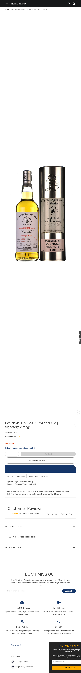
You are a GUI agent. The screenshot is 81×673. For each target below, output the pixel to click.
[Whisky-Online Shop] (18, 3)
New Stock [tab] (44, 476)
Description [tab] (10, 476)
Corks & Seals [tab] (21, 476)
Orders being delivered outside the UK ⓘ (20, 448)
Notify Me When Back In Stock (40, 460)
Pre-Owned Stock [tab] (33, 476)
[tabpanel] (40, 487)
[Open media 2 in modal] (40, 214)
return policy (48, 542)
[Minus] (7, 454)
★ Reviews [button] (80, 338)
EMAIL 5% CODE (61, 668)
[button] (69, 3)
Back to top (15, 645)
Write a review (52, 514)
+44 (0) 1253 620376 (23, 662)
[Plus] (16, 454)
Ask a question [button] (66, 514)
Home (7, 9)
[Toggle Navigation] (7, 3)
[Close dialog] (79, 644)
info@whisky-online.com (24, 667)
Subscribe (69, 591)
